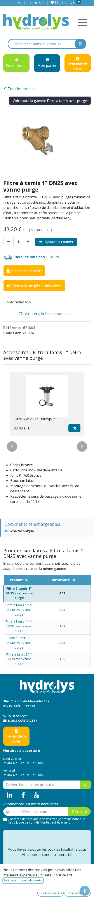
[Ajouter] (28, 242)
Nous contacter (22, 720)
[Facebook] (23, 795)
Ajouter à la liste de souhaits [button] (47, 313)
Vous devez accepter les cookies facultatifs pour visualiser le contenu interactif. (47, 852)
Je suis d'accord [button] (77, 893)
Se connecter (16, 65)
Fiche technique (21, 531)
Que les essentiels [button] (50, 893)
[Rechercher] (80, 44)
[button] (74, 428)
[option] (47, 404)
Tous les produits (22, 88)
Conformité (59, 580)
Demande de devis (16, 739)
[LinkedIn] (9, 795)
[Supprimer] (8, 242)
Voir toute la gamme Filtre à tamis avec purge (50, 100)
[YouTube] (36, 795)
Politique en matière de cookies (23, 880)
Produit (16, 580)
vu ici (67, 822)
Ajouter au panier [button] (58, 241)
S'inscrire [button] (79, 811)
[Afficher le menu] (83, 22)
